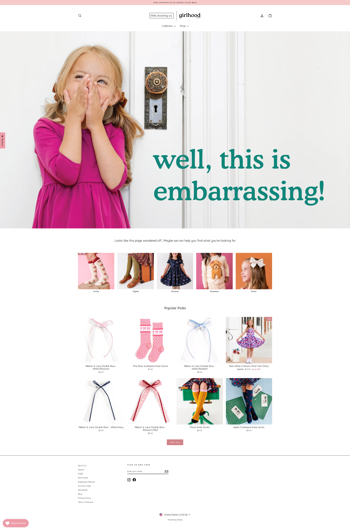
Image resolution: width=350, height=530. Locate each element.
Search (81, 469)
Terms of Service (85, 502)
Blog (80, 494)
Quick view (101, 360)
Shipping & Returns (86, 482)
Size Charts (83, 477)
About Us (82, 465)
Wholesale (82, 490)
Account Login (84, 486)
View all (175, 442)
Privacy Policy (84, 498)
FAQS (80, 473)
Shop (183, 26)
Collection (168, 26)
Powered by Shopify (175, 520)
